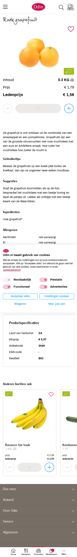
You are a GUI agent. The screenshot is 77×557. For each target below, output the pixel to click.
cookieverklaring (12, 270)
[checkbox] (7, 280)
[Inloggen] (70, 7)
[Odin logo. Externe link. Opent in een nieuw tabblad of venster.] (6, 250)
